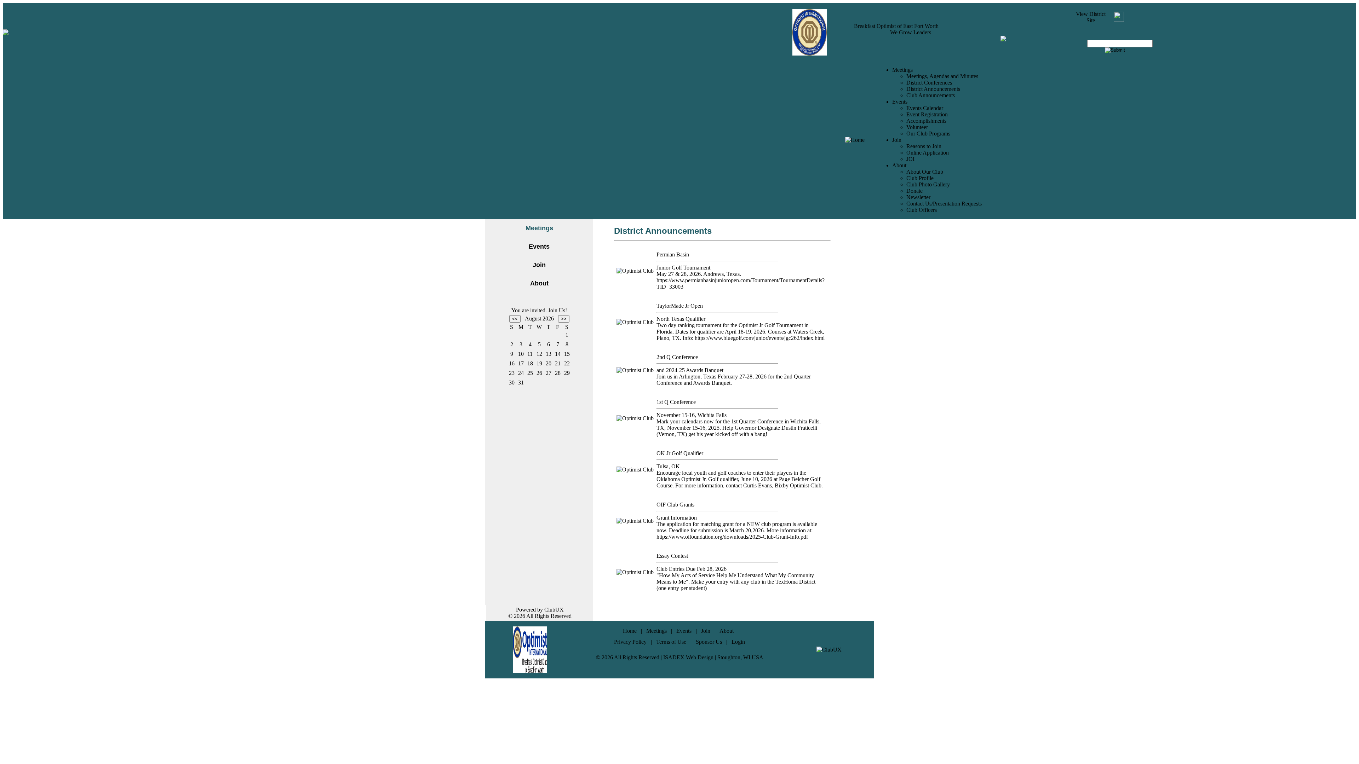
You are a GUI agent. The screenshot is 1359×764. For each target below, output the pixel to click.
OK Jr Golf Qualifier (679, 453)
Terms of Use (671, 642)
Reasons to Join (923, 146)
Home (630, 631)
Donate (914, 191)
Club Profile (920, 178)
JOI (910, 159)
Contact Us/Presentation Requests (944, 204)
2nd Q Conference (677, 357)
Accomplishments (926, 121)
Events (539, 246)
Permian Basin (672, 254)
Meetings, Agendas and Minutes (942, 76)
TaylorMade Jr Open (679, 306)
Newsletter (918, 197)
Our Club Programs (928, 134)
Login (738, 642)
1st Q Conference (676, 402)
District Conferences (929, 83)
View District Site (1091, 17)
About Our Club (924, 172)
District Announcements (933, 89)
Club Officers (921, 210)
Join (539, 264)
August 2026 (539, 319)
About (539, 283)
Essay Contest (672, 556)
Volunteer (917, 127)
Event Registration (927, 114)
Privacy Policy (630, 642)
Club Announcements (930, 95)
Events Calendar (924, 108)
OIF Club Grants (675, 505)
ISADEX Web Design (688, 657)
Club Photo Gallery (928, 184)
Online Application (927, 153)
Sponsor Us (709, 642)
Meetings (656, 631)
